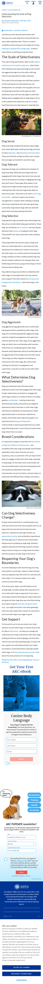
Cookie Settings (21, 980)
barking (15, 231)
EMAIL (8, 834)
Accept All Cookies (21, 967)
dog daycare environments (30, 153)
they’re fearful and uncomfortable (26, 652)
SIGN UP (21, 872)
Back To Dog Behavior (11, 10)
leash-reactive (22, 227)
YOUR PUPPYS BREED (12, 841)
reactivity (17, 30)
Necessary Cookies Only (21, 974)
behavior (25, 30)
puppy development (22, 421)
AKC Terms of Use (20, 861)
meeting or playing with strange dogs (16, 48)
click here (27, 876)
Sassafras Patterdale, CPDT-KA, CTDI (17, 21)
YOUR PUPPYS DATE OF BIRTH (13, 847)
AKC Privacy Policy (36, 879)
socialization (8, 30)
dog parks (12, 153)
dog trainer (14, 631)
